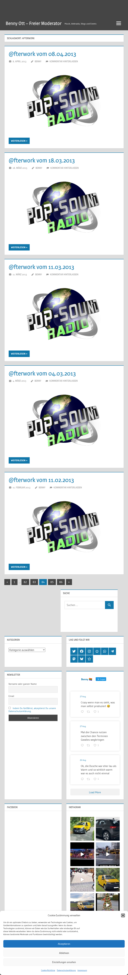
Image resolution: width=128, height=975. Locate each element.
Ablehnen (64, 953)
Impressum (82, 970)
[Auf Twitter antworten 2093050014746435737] (83, 712)
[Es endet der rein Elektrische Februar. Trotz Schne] (82, 905)
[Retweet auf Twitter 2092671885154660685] (89, 779)
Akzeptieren (64, 943)
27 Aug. (83, 696)
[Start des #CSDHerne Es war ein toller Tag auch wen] (82, 880)
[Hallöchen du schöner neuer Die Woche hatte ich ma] (108, 880)
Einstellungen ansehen (64, 962)
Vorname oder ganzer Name (22, 683)
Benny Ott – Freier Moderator (34, 23)
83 (34, 582)
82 (25, 582)
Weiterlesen (18, 140)
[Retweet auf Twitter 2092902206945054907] (89, 745)
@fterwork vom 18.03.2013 (42, 160)
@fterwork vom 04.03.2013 (42, 373)
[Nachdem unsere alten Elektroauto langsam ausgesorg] (82, 829)
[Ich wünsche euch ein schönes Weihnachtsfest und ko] (108, 905)
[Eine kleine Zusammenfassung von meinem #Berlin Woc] (108, 854)
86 (60, 582)
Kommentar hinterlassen (64, 61)
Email (11, 696)
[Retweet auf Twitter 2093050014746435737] (89, 712)
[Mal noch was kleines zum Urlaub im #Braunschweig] (82, 854)
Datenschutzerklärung (66, 970)
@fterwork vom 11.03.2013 (41, 266)
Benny (38, 61)
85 (52, 582)
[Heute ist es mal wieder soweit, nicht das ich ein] (108, 829)
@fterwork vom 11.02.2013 (41, 480)
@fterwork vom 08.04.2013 (42, 53)
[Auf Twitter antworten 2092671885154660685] (83, 779)
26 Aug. (83, 760)
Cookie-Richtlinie (48, 970)
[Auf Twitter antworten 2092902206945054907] (83, 745)
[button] (123, 915)
